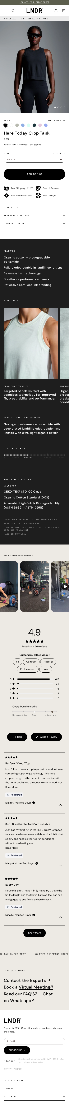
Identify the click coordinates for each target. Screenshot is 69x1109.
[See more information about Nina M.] (60, 917)
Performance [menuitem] (27, 669)
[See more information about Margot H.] (60, 866)
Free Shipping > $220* (22, 188)
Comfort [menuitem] (31, 661)
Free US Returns (51, 188)
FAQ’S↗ (30, 994)
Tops (21, 19)
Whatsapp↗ (22, 1000)
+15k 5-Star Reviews (21, 195)
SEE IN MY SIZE (56, 121)
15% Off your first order (35, 2)
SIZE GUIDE (59, 154)
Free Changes (50, 195)
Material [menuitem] (48, 661)
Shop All (11, 19)
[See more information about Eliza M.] (60, 805)
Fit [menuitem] (17, 661)
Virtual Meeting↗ (36, 987)
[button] (34, 679)
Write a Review (46, 738)
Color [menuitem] (46, 669)
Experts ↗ (40, 980)
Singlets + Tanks (38, 19)
